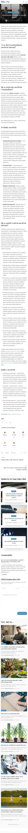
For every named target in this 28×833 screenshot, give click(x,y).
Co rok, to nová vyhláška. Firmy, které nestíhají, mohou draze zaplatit (12, 777)
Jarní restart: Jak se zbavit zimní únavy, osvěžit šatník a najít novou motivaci (12, 811)
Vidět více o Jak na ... (13, 824)
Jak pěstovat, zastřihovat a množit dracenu (13, 745)
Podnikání (16, 12)
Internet (14, 538)
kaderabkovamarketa (9, 655)
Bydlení (14, 491)
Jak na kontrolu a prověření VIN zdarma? (14, 519)
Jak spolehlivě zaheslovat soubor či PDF (14, 542)
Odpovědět (4, 574)
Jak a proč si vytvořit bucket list (10, 713)
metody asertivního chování (13, 351)
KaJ (8, 20)
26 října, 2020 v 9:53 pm (5, 563)
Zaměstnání (13, 452)
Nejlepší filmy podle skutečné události (12, 460)
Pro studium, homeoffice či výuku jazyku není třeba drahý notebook (13, 648)
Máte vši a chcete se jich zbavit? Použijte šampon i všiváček (15, 468)
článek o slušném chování (14, 414)
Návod (3, 742)
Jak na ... (10, 12)
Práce (2, 452)
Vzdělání (7, 452)
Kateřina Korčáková (13, 499)
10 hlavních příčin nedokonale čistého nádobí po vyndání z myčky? (14, 495)
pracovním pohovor (8, 363)
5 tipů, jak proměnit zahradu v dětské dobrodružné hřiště (12, 681)
